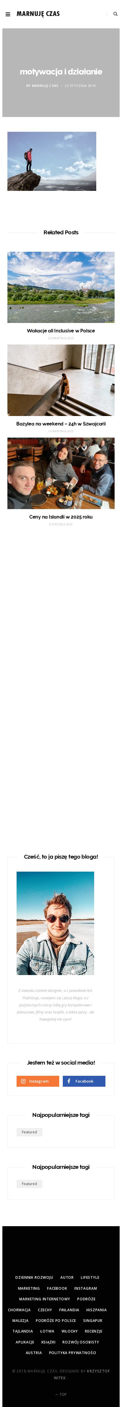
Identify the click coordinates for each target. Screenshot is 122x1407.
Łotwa (47, 1331)
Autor (67, 1277)
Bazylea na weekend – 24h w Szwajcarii (60, 424)
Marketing (29, 1288)
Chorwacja (19, 1309)
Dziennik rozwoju (34, 1277)
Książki (48, 1342)
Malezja (20, 1320)
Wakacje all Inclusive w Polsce (61, 331)
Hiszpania (96, 1309)
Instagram (85, 1288)
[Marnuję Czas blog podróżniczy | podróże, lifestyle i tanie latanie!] (38, 14)
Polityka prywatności (73, 1352)
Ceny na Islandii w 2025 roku (61, 517)
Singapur (92, 1320)
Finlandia (69, 1309)
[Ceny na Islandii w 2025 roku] (61, 473)
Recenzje (93, 1331)
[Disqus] (61, 608)
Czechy (45, 1309)
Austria (34, 1352)
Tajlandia (22, 1331)
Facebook (57, 1288)
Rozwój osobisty (80, 1342)
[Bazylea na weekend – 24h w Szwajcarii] (61, 380)
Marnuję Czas (45, 85)
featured (29, 1132)
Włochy (70, 1331)
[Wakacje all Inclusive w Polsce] (61, 287)
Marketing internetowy (44, 1299)
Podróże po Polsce (56, 1320)
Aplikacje (25, 1342)
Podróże (86, 1299)
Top (62, 1394)
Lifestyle (90, 1277)
